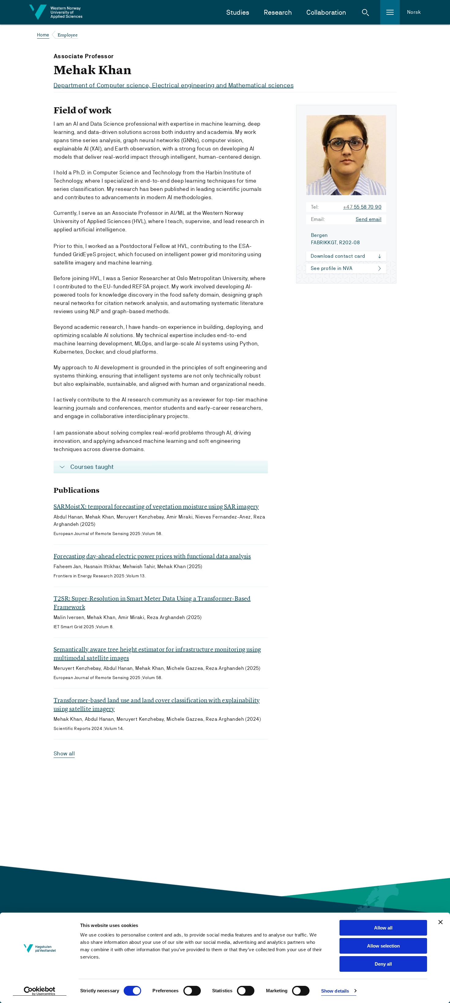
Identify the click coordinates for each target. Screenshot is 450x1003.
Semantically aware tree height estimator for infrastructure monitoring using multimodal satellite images (157, 653)
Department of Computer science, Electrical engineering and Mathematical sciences (174, 85)
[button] (365, 12)
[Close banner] (440, 922)
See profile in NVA (331, 268)
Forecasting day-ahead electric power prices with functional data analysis (152, 556)
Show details (335, 991)
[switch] (192, 991)
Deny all (383, 964)
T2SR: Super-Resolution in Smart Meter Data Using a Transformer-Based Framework (152, 602)
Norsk (414, 12)
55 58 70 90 (362, 207)
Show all (64, 753)
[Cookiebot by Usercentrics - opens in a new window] (39, 991)
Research (278, 12)
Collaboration (326, 12)
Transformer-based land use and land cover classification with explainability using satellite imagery (157, 704)
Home (43, 34)
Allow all (383, 927)
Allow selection (383, 945)
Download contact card (338, 256)
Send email (368, 219)
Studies (237, 12)
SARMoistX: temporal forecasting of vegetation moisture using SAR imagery (156, 506)
